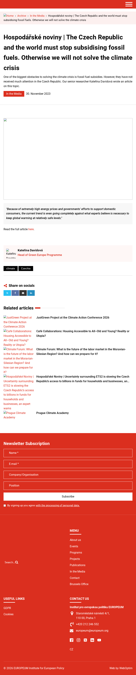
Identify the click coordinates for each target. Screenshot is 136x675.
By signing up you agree (43, 505)
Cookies (8, 614)
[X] (7, 293)
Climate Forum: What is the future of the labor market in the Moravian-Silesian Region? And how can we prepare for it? (81, 352)
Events (74, 546)
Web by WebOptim (120, 668)
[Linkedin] (31, 293)
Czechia (25, 268)
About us (75, 540)
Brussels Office (79, 584)
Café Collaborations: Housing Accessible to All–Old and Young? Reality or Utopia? (82, 334)
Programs (76, 552)
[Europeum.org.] (9, 15)
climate (10, 268)
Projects (75, 559)
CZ (71, 649)
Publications (77, 565)
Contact (75, 578)
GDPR (7, 608)
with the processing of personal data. (58, 505)
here (31, 229)
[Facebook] (15, 293)
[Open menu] (128, 4)
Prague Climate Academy (52, 413)
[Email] (23, 293)
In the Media (14, 93)
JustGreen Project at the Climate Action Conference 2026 (72, 317)
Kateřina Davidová (30, 250)
